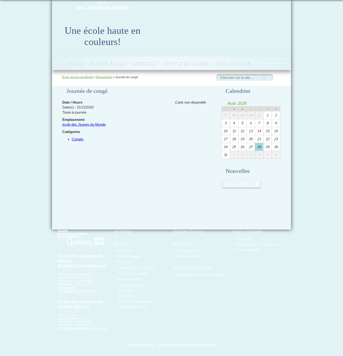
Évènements (104, 77)
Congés (78, 139)
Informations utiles (128, 279)
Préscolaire (126, 291)
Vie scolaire (124, 261)
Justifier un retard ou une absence (257, 244)
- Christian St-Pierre (203, 345)
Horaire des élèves (131, 285)
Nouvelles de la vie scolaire (137, 268)
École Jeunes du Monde (77, 77)
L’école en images (128, 256)
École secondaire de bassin (136, 301)
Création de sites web (140, 345)
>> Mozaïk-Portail (272, 63)
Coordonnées (243, 239)
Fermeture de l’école (132, 307)
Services (143, 63)
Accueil (59, 63)
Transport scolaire (187, 256)
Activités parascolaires (133, 273)
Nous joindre (232, 63)
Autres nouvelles (237, 184)
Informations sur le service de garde (199, 274)
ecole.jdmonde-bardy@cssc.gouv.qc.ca (82, 328)
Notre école (124, 251)
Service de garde (185, 63)
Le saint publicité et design (173, 345)
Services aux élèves (188, 251)
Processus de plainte (248, 249)
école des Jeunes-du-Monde (84, 124)
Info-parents (127, 296)
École (102, 5)
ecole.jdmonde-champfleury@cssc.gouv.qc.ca (77, 289)
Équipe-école (108, 63)
